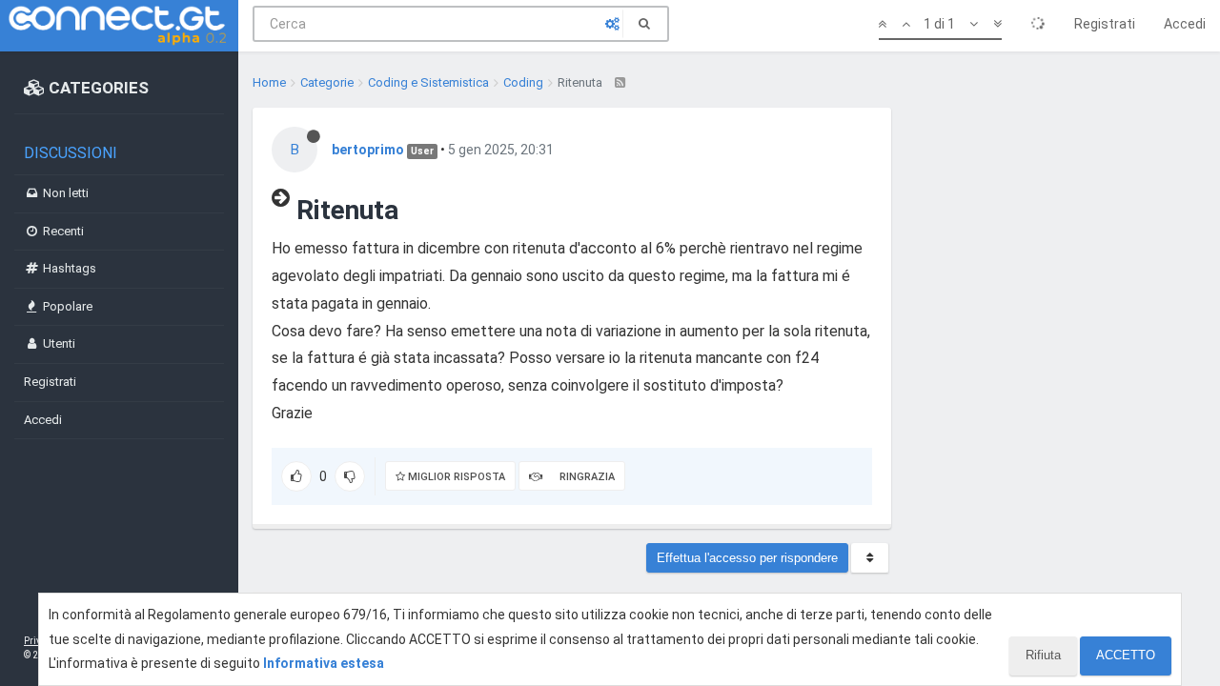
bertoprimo (368, 149)
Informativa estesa (323, 663)
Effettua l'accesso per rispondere (747, 558)
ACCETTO (1125, 655)
